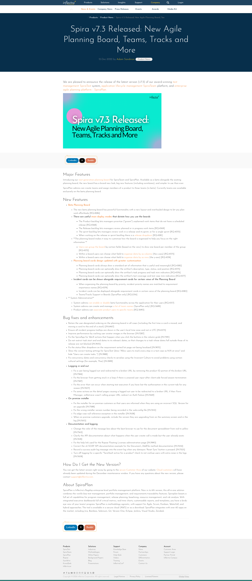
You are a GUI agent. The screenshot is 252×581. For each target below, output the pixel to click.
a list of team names (123, 306)
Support (138, 3)
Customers (143, 555)
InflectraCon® (118, 563)
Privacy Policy (135, 577)
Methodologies (94, 552)
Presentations (93, 563)
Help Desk (117, 555)
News (141, 549)
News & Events (88, 9)
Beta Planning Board (79, 205)
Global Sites (184, 577)
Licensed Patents (151, 577)
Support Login (169, 552)
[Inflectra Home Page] (71, 2)
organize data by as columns (138, 254)
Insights (121, 3)
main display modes (101, 217)
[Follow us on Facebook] (66, 573)
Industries (92, 549)
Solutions (105, 3)
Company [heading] (143, 547)
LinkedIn (72, 160)
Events (138, 9)
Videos (116, 558)
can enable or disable (99, 303)
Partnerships (143, 552)
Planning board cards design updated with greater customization (107, 261)
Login (180, 3)
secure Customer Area (130, 470)
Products (88, 3)
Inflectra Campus (170, 558)
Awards (155, 9)
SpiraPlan (67, 555)
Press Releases (122, 9)
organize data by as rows (136, 257)
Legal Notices (119, 577)
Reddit (91, 160)
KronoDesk (67, 563)
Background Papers (95, 558)
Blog (90, 561)
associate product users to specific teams (113, 310)
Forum (115, 552)
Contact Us (143, 563)
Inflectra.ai (67, 566)
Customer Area (170, 549)
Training (116, 561)
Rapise (65, 558)
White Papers (93, 555)
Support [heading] (116, 547)
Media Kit (172, 9)
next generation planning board (94, 180)
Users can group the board (92, 247)
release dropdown (143, 235)
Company (155, 3)
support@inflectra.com (82, 477)
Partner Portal (169, 555)
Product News (106, 18)
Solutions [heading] (92, 547)
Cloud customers (165, 470)
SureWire (66, 561)
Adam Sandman (126, 59)
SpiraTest (66, 549)
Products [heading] (66, 547)
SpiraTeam (67, 552)
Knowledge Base (119, 549)
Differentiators (144, 558)
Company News (105, 9)
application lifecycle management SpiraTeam (128, 85)
